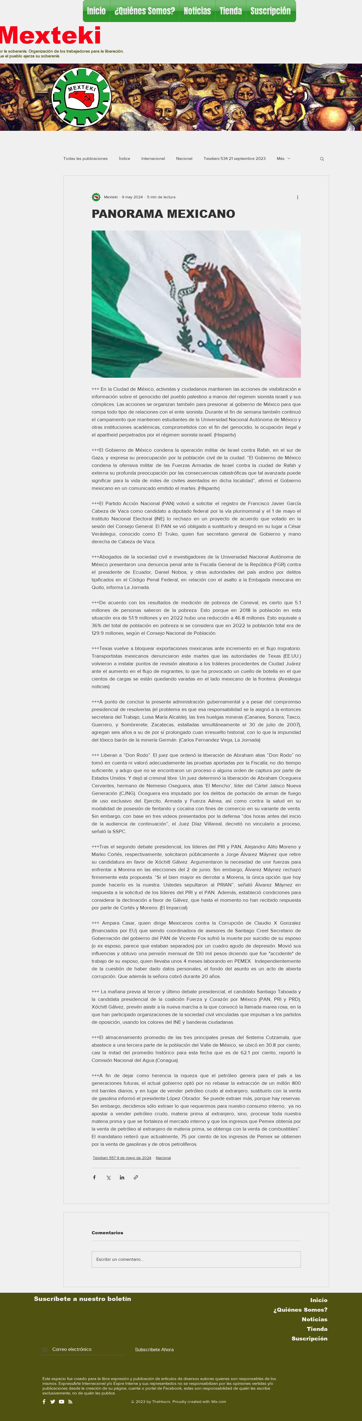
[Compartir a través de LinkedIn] (122, 1177)
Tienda (317, 1329)
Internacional (153, 158)
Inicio (318, 1300)
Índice (124, 158)
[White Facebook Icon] (44, 1401)
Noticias (314, 1319)
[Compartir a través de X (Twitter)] (108, 1177)
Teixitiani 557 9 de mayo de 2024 (122, 1157)
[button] (322, 158)
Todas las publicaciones (85, 158)
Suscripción (309, 1338)
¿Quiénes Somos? (300, 1310)
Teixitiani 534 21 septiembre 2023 (235, 158)
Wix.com (218, 1401)
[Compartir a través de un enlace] (136, 1177)
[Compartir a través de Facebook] (94, 1177)
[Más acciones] (297, 197)
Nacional (184, 158)
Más (281, 158)
